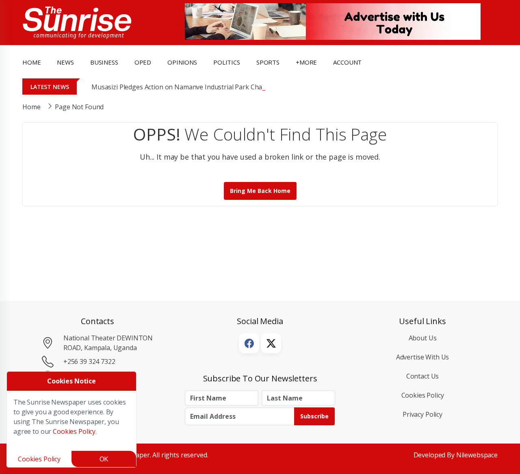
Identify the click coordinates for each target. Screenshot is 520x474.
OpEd (142, 62)
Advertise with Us (422, 357)
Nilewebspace (477, 454)
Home (31, 62)
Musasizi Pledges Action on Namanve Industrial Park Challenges (187, 86)
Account (347, 62)
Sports (268, 62)
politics (226, 62)
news (65, 62)
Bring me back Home (260, 191)
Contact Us (422, 376)
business (104, 62)
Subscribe (314, 416)
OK (104, 459)
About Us (423, 337)
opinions (182, 62)
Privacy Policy (422, 414)
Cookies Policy (422, 395)
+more (306, 62)
